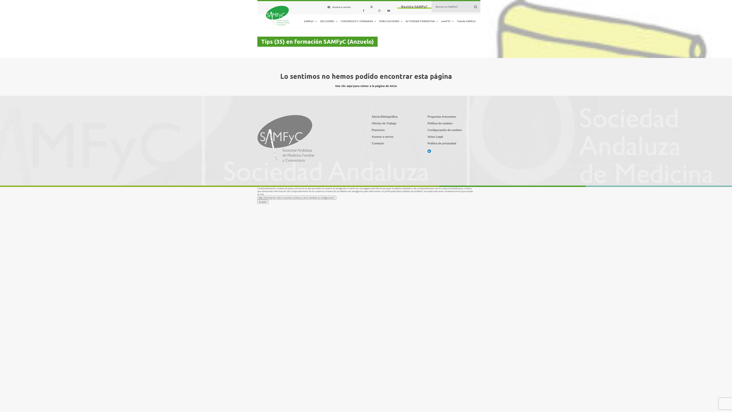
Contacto (378, 143)
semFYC (446, 21)
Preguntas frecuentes (442, 116)
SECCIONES (327, 21)
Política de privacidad (442, 143)
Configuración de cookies (445, 130)
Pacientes (378, 130)
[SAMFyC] (278, 17)
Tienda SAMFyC (466, 21)
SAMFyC (309, 21)
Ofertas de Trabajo (384, 123)
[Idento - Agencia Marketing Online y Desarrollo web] (429, 151)
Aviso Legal (435, 136)
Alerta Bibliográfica (384, 116)
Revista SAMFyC (414, 7)
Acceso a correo (382, 136)
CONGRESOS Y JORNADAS (356, 21)
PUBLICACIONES (389, 21)
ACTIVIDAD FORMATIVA (420, 21)
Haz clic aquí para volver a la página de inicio (366, 86)
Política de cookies (440, 123)
